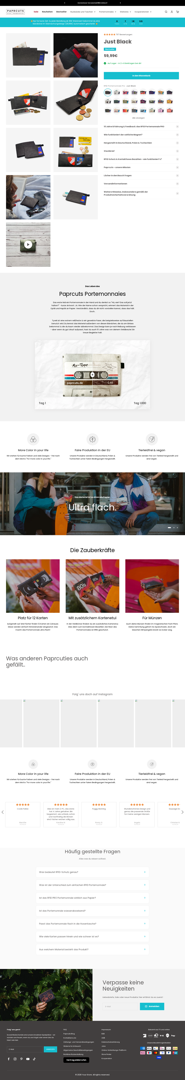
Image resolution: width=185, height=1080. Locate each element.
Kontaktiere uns (69, 1038)
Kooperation (107, 1058)
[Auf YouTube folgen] (28, 1059)
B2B (103, 1034)
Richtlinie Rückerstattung (73, 1054)
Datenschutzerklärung (111, 1042)
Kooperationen (142, 11)
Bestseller (61, 11)
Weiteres (124, 11)
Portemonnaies (106, 11)
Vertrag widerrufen (76, 1060)
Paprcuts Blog (69, 1034)
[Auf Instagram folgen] (15, 1059)
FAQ (65, 1029)
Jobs (104, 1046)
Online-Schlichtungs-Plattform (114, 1050)
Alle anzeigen (138, 118)
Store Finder (106, 1054)
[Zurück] (64, 3)
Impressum (106, 1029)
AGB (103, 1038)
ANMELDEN (50, 1049)
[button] (110, 34)
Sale (36, 11)
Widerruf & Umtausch (72, 1046)
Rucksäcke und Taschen (81, 11)
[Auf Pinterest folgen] (21, 1059)
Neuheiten (47, 11)
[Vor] (120, 3)
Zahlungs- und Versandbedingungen (78, 1042)
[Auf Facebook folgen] (8, 1059)
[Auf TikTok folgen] (34, 1059)
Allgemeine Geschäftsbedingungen (78, 1050)
